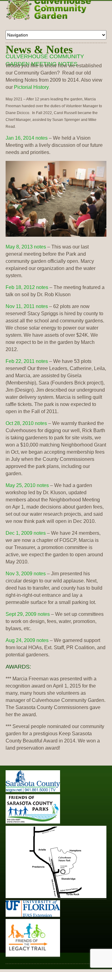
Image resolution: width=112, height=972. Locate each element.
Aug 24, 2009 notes (27, 640)
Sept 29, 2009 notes (28, 614)
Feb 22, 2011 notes (27, 361)
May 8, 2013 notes (26, 246)
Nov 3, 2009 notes (26, 573)
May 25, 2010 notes (27, 485)
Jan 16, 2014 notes (27, 138)
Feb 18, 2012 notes (27, 287)
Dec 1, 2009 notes (26, 533)
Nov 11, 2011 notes (27, 306)
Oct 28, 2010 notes (26, 423)
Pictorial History (31, 87)
